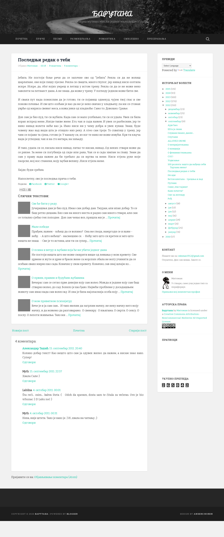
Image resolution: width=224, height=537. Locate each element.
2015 (168, 89)
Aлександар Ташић (35, 348)
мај (170, 215)
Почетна (21, 38)
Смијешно (131, 38)
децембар (174, 109)
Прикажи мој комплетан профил (181, 292)
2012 (168, 101)
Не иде (172, 175)
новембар (174, 113)
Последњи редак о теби (44, 60)
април (171, 219)
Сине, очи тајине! (178, 187)
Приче (40, 38)
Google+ (64, 184)
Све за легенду (176, 194)
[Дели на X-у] (26, 189)
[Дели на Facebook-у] (29, 189)
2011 (167, 105)
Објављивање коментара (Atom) (55, 477)
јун (170, 211)
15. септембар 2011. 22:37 (46, 371)
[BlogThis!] (23, 189)
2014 (168, 93)
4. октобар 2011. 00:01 (47, 390)
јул (169, 207)
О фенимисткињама (180, 152)
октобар (173, 117)
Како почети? (175, 191)
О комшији (174, 148)
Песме (57, 38)
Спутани (173, 137)
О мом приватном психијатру (52, 301)
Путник (172, 183)
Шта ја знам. (175, 129)
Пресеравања (156, 38)
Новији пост (20, 330)
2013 (168, 97)
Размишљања (80, 38)
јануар (172, 232)
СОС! (170, 156)
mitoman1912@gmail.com (191, 256)
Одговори (29, 362)
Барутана (167, 310)
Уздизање (173, 160)
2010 (168, 236)
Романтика (107, 38)
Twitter (50, 184)
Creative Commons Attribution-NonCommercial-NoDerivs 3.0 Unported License (184, 318)
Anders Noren (203, 514)
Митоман (182, 310)
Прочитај (114, 217)
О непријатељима (178, 144)
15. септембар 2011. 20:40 (65, 348)
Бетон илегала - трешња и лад (185, 179)
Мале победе (40, 227)
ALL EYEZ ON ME (177, 141)
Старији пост (138, 330)
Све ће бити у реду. (44, 203)
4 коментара (71, 66)
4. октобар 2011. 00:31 (43, 413)
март (171, 223)
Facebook (36, 184)
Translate (189, 70)
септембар (174, 121)
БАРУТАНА (112, 13)
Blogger (72, 514)
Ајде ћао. (173, 125)
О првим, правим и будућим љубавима (58, 278)
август (172, 203)
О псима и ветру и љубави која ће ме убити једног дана (69, 250)
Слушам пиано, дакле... (181, 133)
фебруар (173, 228)
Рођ (170, 198)
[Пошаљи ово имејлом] (20, 189)
